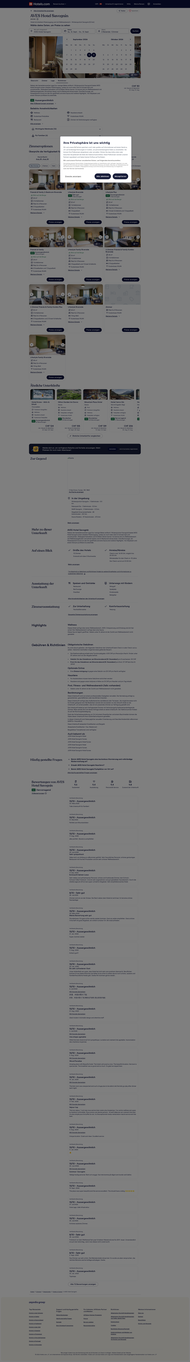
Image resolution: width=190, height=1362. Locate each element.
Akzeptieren (120, 176)
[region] (96, 159)
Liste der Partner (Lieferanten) (73, 168)
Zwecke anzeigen (73, 176)
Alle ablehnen (103, 176)
